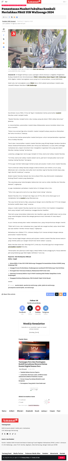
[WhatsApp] (15, 434)
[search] (60, 2)
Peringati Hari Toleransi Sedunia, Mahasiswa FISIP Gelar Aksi (30, 270)
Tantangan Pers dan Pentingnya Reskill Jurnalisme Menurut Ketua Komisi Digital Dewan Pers (33, 364)
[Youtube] (38, 310)
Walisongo (62, 77)
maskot (58, 113)
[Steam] (13, 434)
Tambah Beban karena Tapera (29, 372)
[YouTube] (7, 434)
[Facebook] (22, 310)
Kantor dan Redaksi (8, 439)
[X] (30, 310)
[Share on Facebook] (9, 17)
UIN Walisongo (13, 5)
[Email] (14, 17)
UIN (57, 77)
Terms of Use (36, 457)
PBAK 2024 (5, 5)
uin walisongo (29, 287)
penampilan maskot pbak (16, 287)
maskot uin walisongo (31, 285)
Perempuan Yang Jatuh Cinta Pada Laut (33, 383)
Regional (21, 359)
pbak (39, 285)
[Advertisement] (37, 99)
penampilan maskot (14, 247)
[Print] (17, 17)
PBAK (34, 69)
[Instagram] (10, 434)
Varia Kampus (22, 5)
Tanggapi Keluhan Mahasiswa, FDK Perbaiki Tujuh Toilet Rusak (30, 278)
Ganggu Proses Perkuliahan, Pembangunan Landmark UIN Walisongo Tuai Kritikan (37, 268)
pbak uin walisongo (48, 285)
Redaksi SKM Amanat (9, 21)
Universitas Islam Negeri (46, 77)
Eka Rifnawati (23, 369)
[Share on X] (12, 17)
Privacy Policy (25, 457)
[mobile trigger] (3, 2)
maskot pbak (19, 285)
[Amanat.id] (34, 1)
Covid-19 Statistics (33, 405)
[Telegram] (45, 310)
